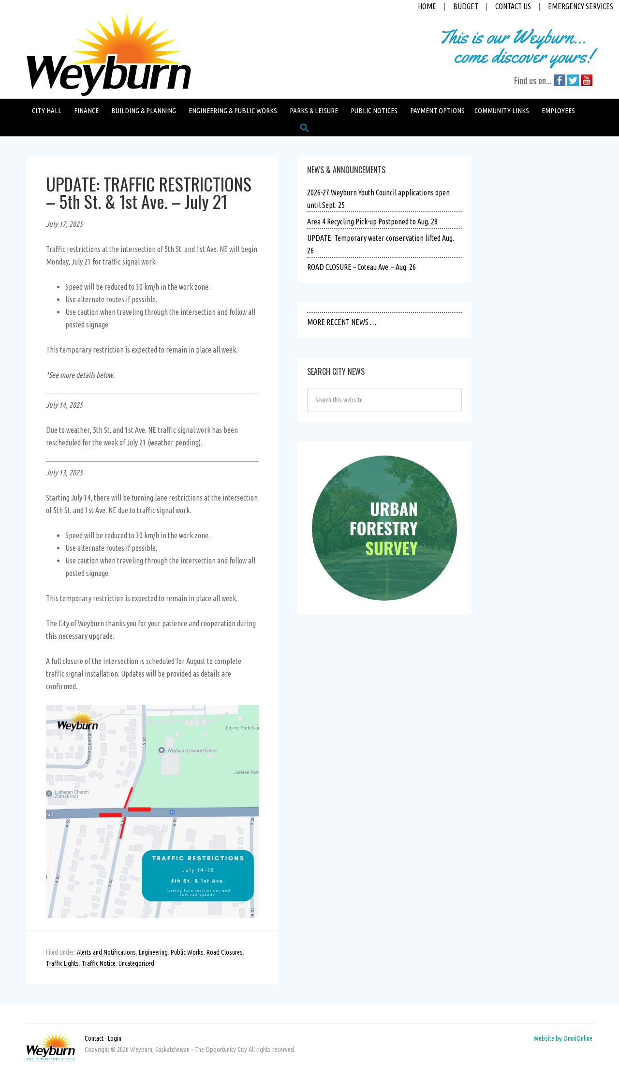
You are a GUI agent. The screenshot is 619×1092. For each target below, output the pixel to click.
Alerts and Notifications (106, 952)
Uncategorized (136, 963)
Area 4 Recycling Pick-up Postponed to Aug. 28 (372, 221)
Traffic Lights (62, 963)
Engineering (153, 952)
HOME (427, 6)
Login (114, 1038)
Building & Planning (143, 110)
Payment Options (437, 110)
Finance (86, 110)
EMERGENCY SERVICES (580, 6)
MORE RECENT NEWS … (341, 322)
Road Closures (224, 952)
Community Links (501, 110)
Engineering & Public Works (233, 110)
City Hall (46, 110)
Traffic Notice (99, 963)
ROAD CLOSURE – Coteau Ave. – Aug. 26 (361, 267)
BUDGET (465, 6)
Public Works (187, 952)
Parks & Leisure (314, 110)
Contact (94, 1038)
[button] (305, 130)
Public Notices (374, 110)
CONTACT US (513, 6)
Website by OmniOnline (562, 1038)
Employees (558, 110)
